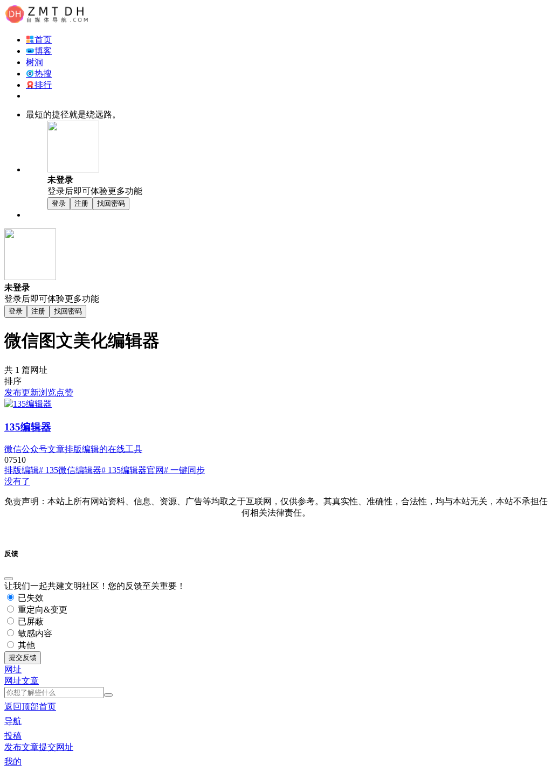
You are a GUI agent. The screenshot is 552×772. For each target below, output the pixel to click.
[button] (13, 669)
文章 (30, 680)
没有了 (17, 481)
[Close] (8, 578)
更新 (30, 392)
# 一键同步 (184, 470)
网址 (13, 680)
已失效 (30, 597)
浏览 (47, 392)
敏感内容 (34, 633)
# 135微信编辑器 (70, 470)
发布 (13, 392)
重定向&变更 (41, 609)
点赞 (64, 392)
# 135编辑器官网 (132, 470)
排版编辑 (21, 470)
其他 (25, 645)
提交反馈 (23, 657)
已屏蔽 (30, 621)
